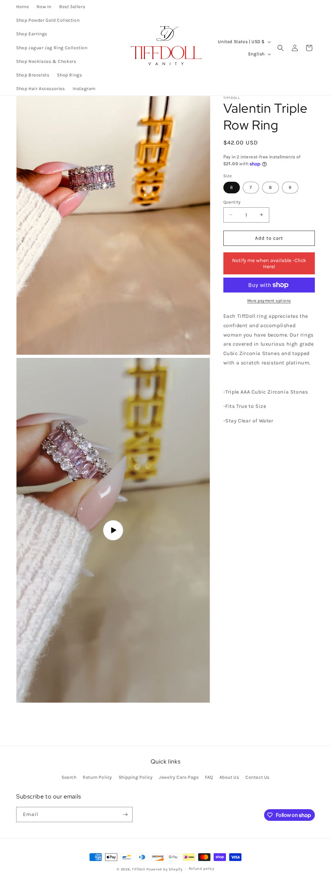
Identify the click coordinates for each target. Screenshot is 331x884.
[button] (280, 48)
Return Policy (97, 777)
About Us (229, 777)
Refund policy (201, 869)
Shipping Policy (136, 777)
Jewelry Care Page (178, 777)
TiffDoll (138, 869)
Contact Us (257, 777)
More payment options (269, 300)
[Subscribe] (125, 814)
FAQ (209, 777)
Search (69, 777)
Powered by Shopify (164, 869)
